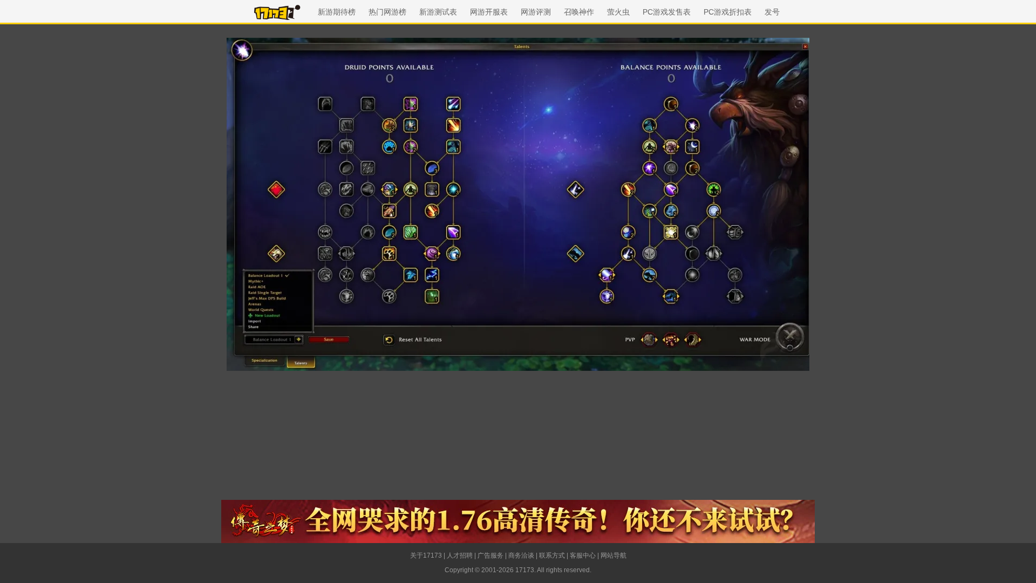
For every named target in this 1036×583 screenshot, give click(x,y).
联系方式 (552, 555)
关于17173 (426, 555)
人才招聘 (460, 555)
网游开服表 (489, 12)
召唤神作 (579, 12)
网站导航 (613, 555)
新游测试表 (438, 12)
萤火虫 (618, 12)
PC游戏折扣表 (728, 12)
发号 (772, 12)
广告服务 (490, 555)
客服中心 (583, 555)
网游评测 (536, 12)
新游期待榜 (337, 12)
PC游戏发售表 (667, 12)
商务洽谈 (521, 555)
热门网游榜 (387, 12)
